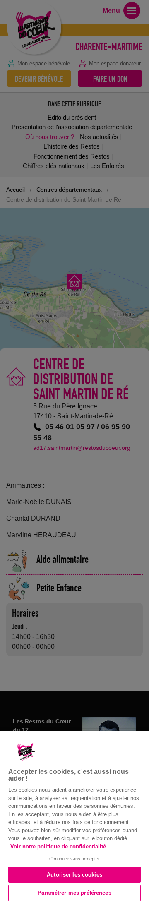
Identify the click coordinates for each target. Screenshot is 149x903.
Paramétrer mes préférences (74, 893)
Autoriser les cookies (74, 875)
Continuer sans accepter (74, 858)
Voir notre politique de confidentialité (58, 846)
